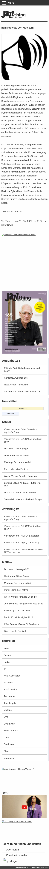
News (10, 225)
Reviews (8, 655)
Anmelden (23, 408)
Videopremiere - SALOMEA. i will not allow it (23, 440)
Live (6, 716)
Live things (9, 723)
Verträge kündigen (22, 867)
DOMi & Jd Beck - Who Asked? (20, 492)
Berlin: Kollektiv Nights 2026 (18, 617)
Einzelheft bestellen (16, 855)
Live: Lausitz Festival (15, 631)
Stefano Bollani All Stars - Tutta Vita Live (22, 484)
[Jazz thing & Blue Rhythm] (14, 17)
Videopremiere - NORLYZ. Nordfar (21, 535)
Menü (11, 2)
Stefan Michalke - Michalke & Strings (23, 499)
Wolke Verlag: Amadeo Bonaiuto (20, 476)
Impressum (9, 758)
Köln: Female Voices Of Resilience (21, 624)
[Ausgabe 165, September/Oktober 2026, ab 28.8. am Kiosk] (25, 322)
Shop (6, 751)
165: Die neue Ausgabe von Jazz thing (23, 603)
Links (6, 737)
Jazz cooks (9, 696)
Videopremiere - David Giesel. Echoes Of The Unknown (23, 551)
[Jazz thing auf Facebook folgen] (24, 829)
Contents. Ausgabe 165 (16, 377)
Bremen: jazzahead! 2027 (17, 610)
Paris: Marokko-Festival (16, 469)
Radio (7, 662)
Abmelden (10, 414)
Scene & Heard (11, 730)
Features (8, 682)
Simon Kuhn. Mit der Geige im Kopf (22, 391)
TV (5, 668)
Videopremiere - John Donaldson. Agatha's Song (21, 430)
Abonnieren (12, 849)
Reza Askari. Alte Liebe (16, 384)
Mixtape (8, 710)
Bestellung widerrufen (40, 867)
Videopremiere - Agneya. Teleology (21, 542)
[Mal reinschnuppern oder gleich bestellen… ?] (25, 778)
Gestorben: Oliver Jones (16, 455)
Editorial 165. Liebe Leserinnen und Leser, (22, 369)
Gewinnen (9, 744)
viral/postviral (10, 689)
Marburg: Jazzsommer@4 (17, 462)
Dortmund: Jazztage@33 (16, 448)
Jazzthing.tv (10, 703)
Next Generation (12, 675)
